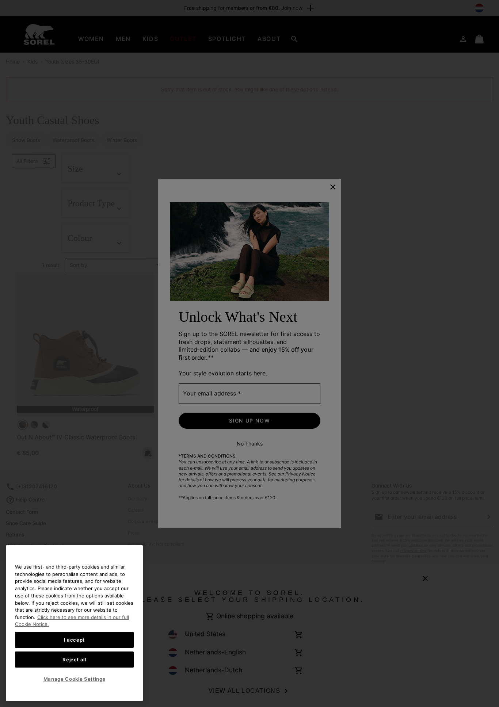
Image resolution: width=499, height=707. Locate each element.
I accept (74, 640)
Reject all (74, 659)
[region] (74, 623)
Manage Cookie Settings (74, 679)
